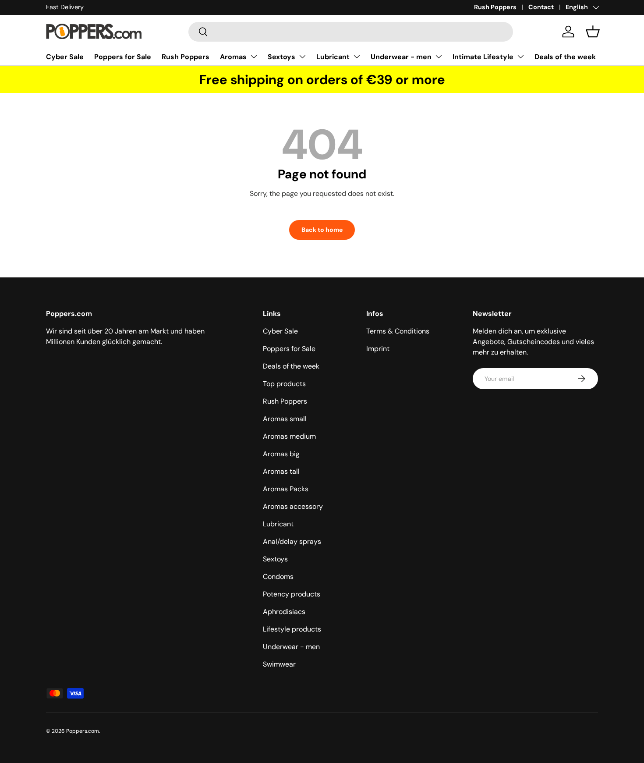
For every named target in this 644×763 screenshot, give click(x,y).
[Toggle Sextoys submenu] (302, 56)
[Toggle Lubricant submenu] (356, 56)
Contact (541, 7)
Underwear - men (401, 56)
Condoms (278, 576)
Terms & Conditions (397, 331)
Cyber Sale (65, 56)
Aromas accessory (293, 506)
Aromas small (285, 418)
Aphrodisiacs (284, 611)
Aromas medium (289, 436)
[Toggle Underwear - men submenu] (438, 56)
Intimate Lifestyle (483, 56)
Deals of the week (565, 56)
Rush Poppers (495, 7)
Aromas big (281, 453)
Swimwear (279, 664)
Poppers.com (82, 731)
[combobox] (350, 32)
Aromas (233, 56)
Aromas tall (281, 471)
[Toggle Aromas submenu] (253, 56)
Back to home (322, 230)
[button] (592, 31)
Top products (284, 383)
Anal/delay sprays (292, 541)
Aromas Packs (285, 488)
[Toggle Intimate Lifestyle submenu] (520, 56)
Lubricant (333, 56)
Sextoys (281, 56)
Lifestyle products (292, 629)
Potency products (291, 594)
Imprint (377, 348)
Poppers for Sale (122, 56)
